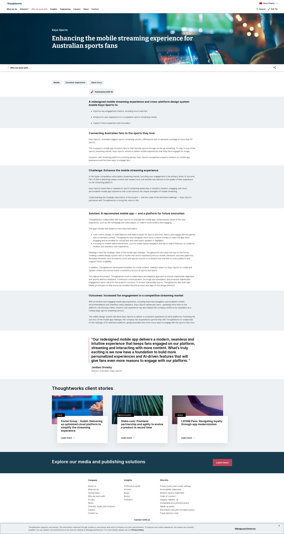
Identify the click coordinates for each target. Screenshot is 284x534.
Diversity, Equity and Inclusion (101, 506)
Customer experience (75, 82)
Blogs (126, 493)
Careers (91, 510)
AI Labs (91, 499)
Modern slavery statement (172, 493)
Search (262, 9)
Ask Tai (274, 9)
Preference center (132, 486)
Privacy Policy (137, 530)
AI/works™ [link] (24, 9)
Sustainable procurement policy (174, 503)
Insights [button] (53, 9)
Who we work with (96, 496)
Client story (96, 82)
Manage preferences (245, 528)
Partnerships (94, 493)
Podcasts (128, 499)
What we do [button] (12, 9)
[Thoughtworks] (14, 2)
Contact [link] (95, 9)
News (90, 503)
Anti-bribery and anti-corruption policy (177, 510)
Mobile (57, 82)
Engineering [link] (65, 9)
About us (92, 486)
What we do (93, 489)
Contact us (93, 513)
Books (127, 496)
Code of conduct (168, 496)
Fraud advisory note (169, 513)
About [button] (86, 9)
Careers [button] (77, 9)
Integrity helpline (167, 499)
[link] (222, 462)
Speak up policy (167, 506)
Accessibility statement (170, 489)
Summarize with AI (104, 92)
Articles (127, 489)
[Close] (279, 525)
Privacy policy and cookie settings (175, 486)
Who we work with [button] (39, 9)
